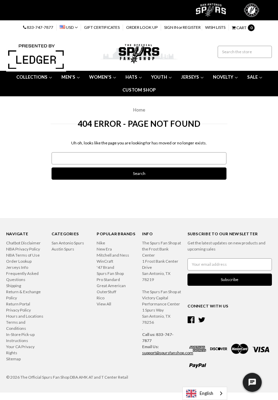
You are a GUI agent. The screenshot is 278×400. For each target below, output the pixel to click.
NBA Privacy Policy (23, 249)
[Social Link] (191, 319)
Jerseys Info (17, 267)
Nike (101, 242)
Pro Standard (108, 279)
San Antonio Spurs (68, 242)
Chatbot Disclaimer (23, 242)
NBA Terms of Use (23, 255)
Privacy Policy (18, 310)
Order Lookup (19, 261)
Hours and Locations (24, 316)
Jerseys (190, 77)
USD (69, 27)
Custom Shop (139, 90)
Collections (31, 77)
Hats (131, 77)
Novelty (223, 77)
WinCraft (105, 261)
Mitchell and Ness (113, 255)
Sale (252, 77)
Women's (100, 77)
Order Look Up (142, 27)
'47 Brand (105, 267)
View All (104, 303)
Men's (68, 77)
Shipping (13, 285)
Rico (100, 297)
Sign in (171, 27)
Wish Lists (215, 27)
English (206, 393)
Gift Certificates (102, 27)
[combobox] (204, 393)
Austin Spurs (63, 249)
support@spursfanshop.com (167, 352)
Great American (111, 285)
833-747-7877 (39, 27)
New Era (104, 249)
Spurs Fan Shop (110, 273)
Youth (159, 77)
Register (192, 27)
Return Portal (18, 303)
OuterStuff (106, 291)
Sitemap (13, 358)
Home (139, 110)
